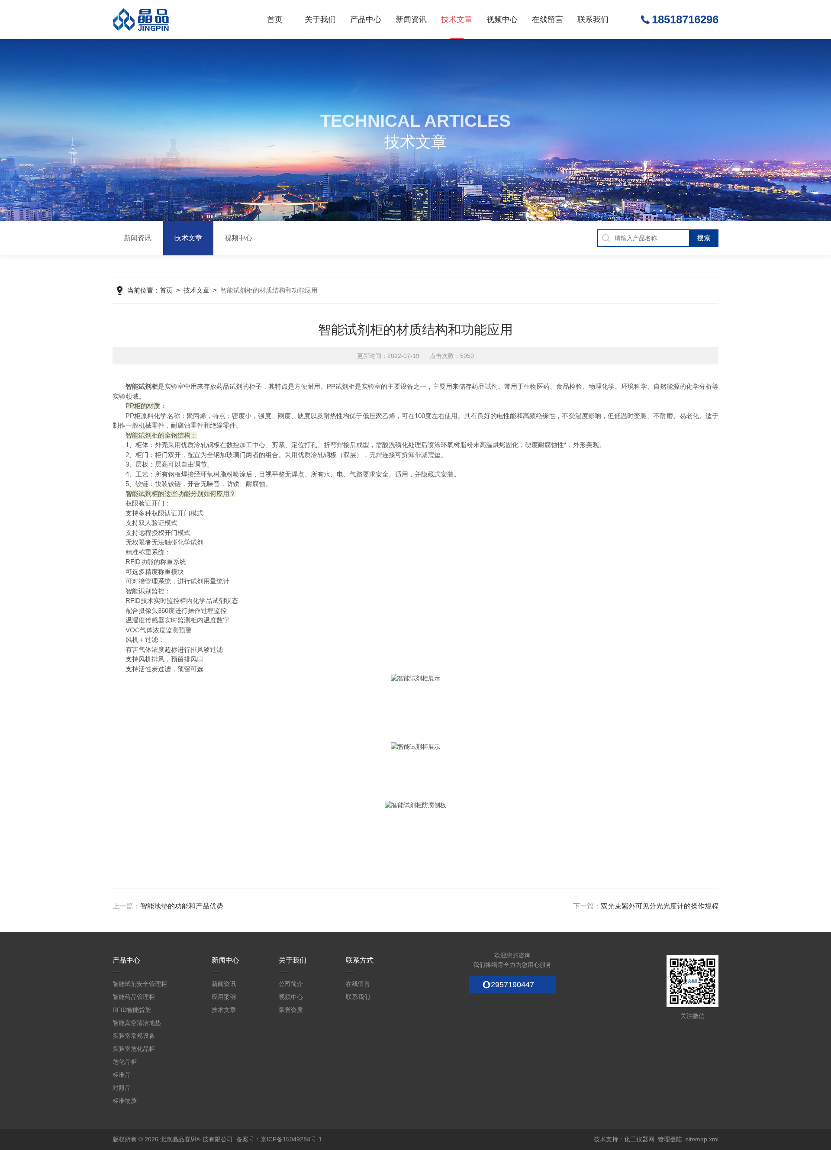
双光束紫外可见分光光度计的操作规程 (659, 906)
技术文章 (456, 19)
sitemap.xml (702, 1139)
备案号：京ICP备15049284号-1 (279, 1139)
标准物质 (125, 1100)
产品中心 (365, 19)
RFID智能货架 (132, 1009)
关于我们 (320, 19)
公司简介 (291, 983)
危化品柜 (125, 1061)
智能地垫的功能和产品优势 (181, 906)
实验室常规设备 (134, 1035)
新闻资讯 (411, 19)
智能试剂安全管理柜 (140, 983)
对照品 (122, 1087)
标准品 (122, 1074)
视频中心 (502, 19)
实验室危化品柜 (134, 1048)
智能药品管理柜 (134, 996)
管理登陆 (670, 1139)
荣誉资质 (291, 1009)
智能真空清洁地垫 (137, 1022)
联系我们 (593, 19)
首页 (275, 19)
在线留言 (547, 19)
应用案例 (224, 996)
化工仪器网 (639, 1139)
